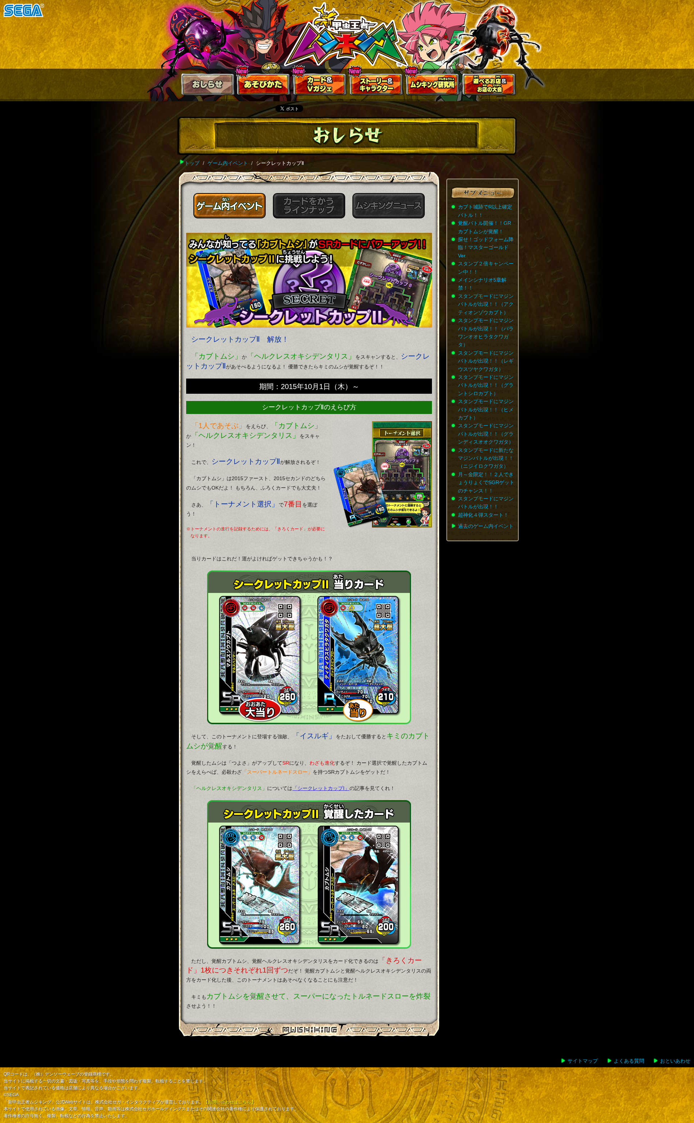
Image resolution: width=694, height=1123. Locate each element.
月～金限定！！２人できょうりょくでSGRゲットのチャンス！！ (486, 482)
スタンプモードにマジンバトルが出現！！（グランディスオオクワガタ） (486, 434)
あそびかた (263, 86)
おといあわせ (675, 1061)
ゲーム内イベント (227, 163)
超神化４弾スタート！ (483, 515)
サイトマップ (582, 1061)
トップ (192, 163)
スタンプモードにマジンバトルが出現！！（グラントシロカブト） (486, 385)
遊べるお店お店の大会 (489, 86)
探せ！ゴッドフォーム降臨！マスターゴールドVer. (486, 247)
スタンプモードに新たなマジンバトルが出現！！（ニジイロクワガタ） (486, 458)
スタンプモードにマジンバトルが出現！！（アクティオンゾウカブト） (486, 304)
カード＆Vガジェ (320, 86)
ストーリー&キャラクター (376, 86)
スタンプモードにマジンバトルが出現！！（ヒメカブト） (486, 409)
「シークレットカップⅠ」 (321, 788)
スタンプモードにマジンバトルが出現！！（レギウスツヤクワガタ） (486, 361)
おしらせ (207, 86)
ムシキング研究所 (433, 86)
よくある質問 (629, 1061)
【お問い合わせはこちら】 (230, 1102)
